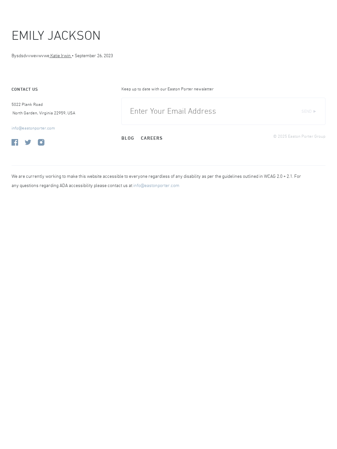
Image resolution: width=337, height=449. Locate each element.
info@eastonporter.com (33, 128)
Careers (152, 138)
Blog (127, 138)
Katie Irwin (60, 55)
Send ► (309, 111)
